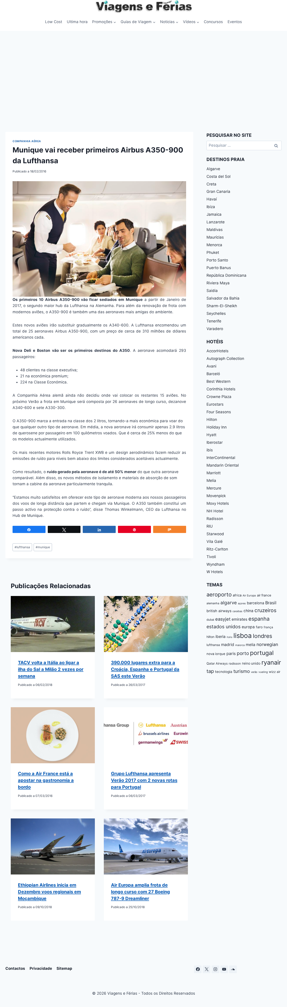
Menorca (214, 245)
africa (237, 595)
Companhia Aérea (27, 141)
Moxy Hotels (218, 503)
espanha (259, 619)
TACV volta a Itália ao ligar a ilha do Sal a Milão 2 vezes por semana (50, 669)
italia (229, 637)
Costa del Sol (218, 176)
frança (268, 627)
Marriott (214, 473)
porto (243, 653)
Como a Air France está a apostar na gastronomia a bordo (46, 780)
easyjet (222, 619)
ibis (210, 450)
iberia (220, 636)
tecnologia (223, 672)
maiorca (240, 645)
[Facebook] (198, 969)
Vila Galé (215, 541)
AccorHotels (217, 351)
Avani (211, 366)
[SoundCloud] (233, 969)
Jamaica (214, 214)
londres (262, 636)
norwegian (267, 644)
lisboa (242, 635)
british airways (219, 611)
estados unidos (224, 626)
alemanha (213, 603)
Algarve (213, 169)
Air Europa (249, 595)
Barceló (213, 374)
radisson (235, 663)
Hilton (212, 419)
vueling (263, 672)
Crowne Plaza (219, 396)
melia (250, 644)
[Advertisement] (143, 80)
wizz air (274, 672)
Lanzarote (216, 222)
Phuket (213, 252)
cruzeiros (265, 610)
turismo (241, 671)
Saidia (212, 290)
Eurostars (215, 404)
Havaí (212, 199)
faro (259, 627)
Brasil (270, 602)
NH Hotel (215, 511)
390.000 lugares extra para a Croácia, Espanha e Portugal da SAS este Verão (145, 669)
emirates (239, 619)
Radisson (215, 518)
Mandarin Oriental (223, 465)
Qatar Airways (217, 663)
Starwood (215, 534)
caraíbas (237, 611)
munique (43, 547)
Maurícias (215, 237)
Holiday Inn (217, 427)
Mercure (214, 488)
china (248, 610)
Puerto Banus (219, 267)
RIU (210, 526)
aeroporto (219, 594)
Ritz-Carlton (217, 549)
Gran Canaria (218, 191)
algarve (228, 602)
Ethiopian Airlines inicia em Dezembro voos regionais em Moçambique (49, 891)
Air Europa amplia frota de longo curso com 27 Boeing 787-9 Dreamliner (140, 891)
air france (264, 595)
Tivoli (211, 557)
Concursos (213, 22)
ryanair (271, 662)
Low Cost (53, 22)
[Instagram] (215, 969)
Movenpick (216, 496)
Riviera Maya (218, 283)
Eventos (235, 22)
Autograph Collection (225, 358)
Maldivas (215, 229)
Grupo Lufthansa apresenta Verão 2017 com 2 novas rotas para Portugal (144, 780)
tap (210, 671)
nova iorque (216, 654)
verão (254, 672)
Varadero (215, 328)
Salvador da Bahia (223, 298)
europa (248, 626)
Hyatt (211, 435)
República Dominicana (226, 275)
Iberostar (215, 442)
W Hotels (215, 572)
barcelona (255, 603)
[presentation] (53, 624)
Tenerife (214, 321)
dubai (210, 619)
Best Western (218, 381)
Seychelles (216, 313)
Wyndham (216, 564)
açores (242, 603)
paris (231, 653)
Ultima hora (77, 22)
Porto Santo (217, 260)
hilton (210, 637)
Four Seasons (219, 412)
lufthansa (22, 547)
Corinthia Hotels (221, 389)
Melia (211, 480)
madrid (227, 644)
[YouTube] (224, 969)
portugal (262, 652)
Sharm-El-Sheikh (222, 306)
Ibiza (211, 206)
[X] (206, 969)
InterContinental (221, 457)
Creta (211, 184)
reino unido (251, 663)
